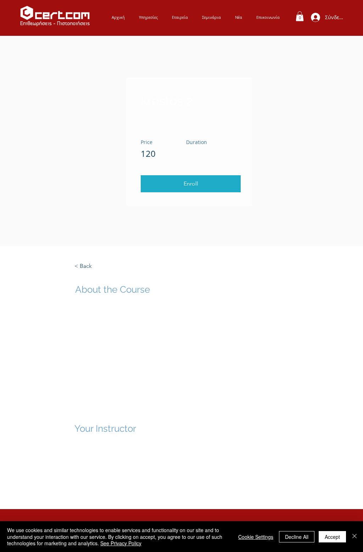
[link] (300, 16)
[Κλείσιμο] (354, 536)
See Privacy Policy (120, 543)
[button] (191, 183)
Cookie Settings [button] (255, 536)
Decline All (296, 536)
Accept (332, 536)
